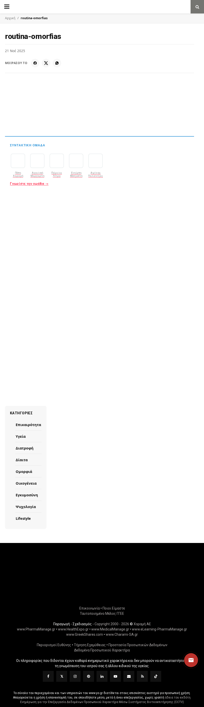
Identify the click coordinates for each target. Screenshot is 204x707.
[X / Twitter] (46, 63)
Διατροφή (25, 447)
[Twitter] (61, 676)
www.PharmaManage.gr (36, 629)
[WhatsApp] (57, 63)
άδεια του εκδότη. (178, 697)
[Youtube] (115, 676)
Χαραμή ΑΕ (142, 624)
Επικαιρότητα (28, 424)
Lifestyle (23, 518)
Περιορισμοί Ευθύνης (54, 645)
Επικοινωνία (89, 608)
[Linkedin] (102, 676)
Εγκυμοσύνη (27, 494)
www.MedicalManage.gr (110, 629)
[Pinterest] (88, 676)
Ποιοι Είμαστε (113, 608)
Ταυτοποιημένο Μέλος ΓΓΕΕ (102, 614)
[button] (186, 660)
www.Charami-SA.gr (122, 634)
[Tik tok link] (155, 676)
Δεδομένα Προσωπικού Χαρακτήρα (102, 650)
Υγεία (21, 436)
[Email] (128, 676)
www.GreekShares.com (84, 634)
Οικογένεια (26, 483)
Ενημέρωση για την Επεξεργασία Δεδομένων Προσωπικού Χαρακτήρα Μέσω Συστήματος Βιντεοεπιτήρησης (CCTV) (102, 702)
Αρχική (10, 18)
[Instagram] (75, 676)
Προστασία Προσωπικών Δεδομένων (137, 645)
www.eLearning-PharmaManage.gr (159, 629)
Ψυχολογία (26, 506)
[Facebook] (35, 63)
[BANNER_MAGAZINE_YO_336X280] (102, 256)
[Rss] (142, 676)
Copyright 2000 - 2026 (112, 624)
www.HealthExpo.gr (73, 629)
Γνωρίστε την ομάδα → (29, 183)
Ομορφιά (24, 471)
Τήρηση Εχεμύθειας (90, 645)
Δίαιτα (22, 459)
